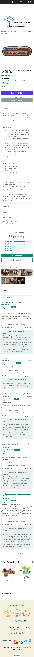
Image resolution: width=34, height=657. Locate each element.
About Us (21, 629)
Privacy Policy (18, 627)
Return (5, 213)
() (30, 2)
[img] (5, 304)
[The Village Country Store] (17, 20)
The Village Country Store (19, 647)
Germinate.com (17, 649)
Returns (6, 627)
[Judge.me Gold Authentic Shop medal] (8, 613)
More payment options (17, 97)
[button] (5, 75)
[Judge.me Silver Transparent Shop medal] (26, 613)
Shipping (6, 207)
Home (1, 31)
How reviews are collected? (9, 559)
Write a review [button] (17, 255)
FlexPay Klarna (14, 629)
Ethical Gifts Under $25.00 (11, 31)
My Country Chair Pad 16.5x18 (13, 302)
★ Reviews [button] (17, 655)
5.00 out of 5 (21, 236)
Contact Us (26, 627)
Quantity (3, 86)
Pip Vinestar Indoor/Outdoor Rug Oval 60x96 (17, 394)
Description (7, 108)
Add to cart (17, 100)
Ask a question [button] (17, 260)
